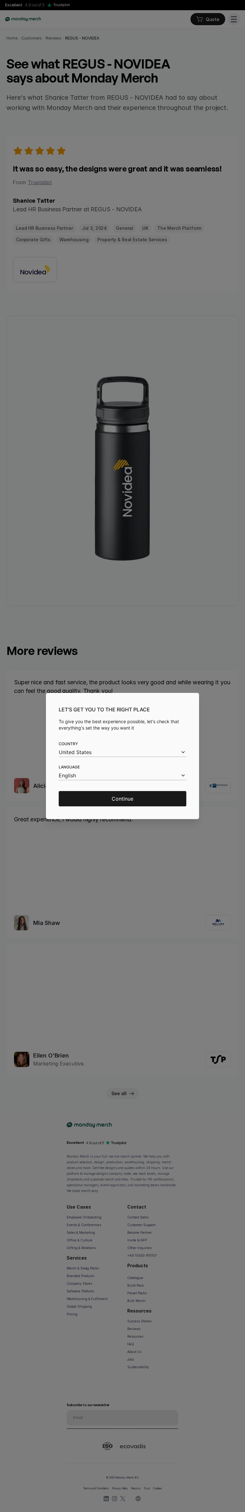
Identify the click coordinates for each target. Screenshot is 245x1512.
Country (68, 743)
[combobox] (122, 752)
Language (69, 767)
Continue (122, 799)
